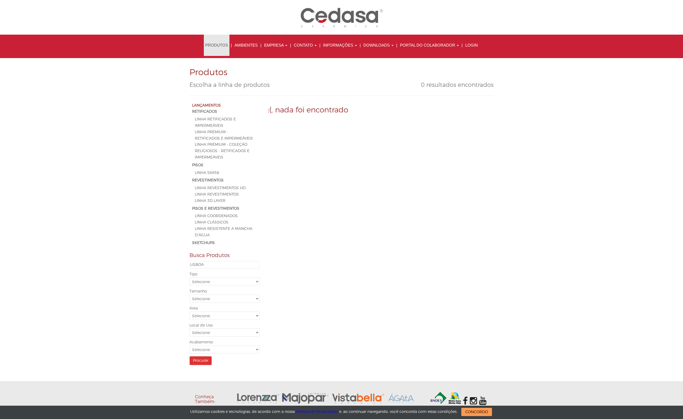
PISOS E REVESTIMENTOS (215, 208)
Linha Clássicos (211, 222)
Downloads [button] (377, 45)
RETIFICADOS (204, 111)
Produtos (216, 45)
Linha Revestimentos (217, 194)
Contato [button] (304, 45)
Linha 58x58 (207, 172)
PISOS (197, 165)
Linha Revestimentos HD (220, 187)
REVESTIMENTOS (208, 180)
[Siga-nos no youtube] (482, 401)
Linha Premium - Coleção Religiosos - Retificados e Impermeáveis (222, 151)
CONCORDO (476, 411)
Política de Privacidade (317, 411)
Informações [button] (338, 45)
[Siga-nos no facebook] (465, 401)
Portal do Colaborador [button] (428, 45)
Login (471, 45)
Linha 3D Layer (210, 200)
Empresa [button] (274, 45)
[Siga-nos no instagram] (473, 401)
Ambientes (246, 45)
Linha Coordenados (216, 215)
